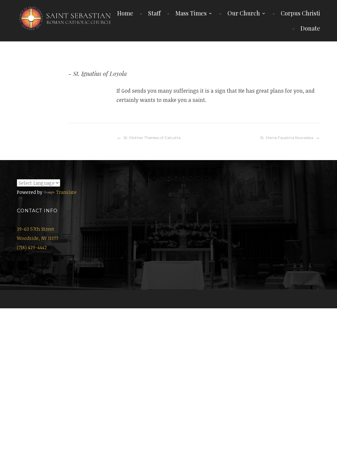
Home (125, 13)
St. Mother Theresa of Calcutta (152, 137)
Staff (154, 13)
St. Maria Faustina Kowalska (286, 137)
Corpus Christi (300, 13)
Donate (310, 28)
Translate (66, 192)
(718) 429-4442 (32, 247)
